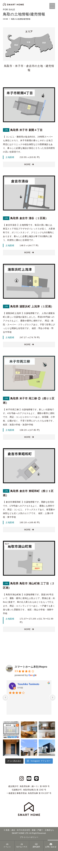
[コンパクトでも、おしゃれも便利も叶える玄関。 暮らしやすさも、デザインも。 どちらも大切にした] (11, 747)
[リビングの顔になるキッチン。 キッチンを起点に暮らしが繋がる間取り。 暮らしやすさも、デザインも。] (29, 729)
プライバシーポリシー (29, 837)
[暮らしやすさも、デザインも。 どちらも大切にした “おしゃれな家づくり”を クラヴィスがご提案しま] (29, 747)
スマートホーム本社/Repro (31, 666)
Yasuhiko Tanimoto (28, 684)
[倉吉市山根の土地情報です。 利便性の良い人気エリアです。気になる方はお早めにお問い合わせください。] (11, 729)
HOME (5, 19)
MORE (27, 164)
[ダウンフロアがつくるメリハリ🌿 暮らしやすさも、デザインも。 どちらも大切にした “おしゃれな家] (47, 729)
